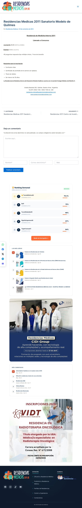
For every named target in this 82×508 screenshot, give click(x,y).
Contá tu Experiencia (40, 493)
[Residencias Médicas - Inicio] (16, 6)
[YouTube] (21, 487)
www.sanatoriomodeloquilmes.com (41, 94)
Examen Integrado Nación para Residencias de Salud (39, 278)
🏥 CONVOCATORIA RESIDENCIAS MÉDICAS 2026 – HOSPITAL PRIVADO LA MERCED (47, 287)
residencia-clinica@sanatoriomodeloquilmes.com (41, 92)
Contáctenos (37, 498)
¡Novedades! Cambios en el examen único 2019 (29, 371)
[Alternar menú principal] (78, 6)
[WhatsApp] (3, 244)
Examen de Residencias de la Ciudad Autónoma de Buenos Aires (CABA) (44, 269)
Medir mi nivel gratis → (41, 238)
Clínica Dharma (20, 386)
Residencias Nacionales (22, 391)
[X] (3, 254)
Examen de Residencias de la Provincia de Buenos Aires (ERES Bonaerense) (45, 260)
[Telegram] (3, 259)
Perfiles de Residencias (40, 488)
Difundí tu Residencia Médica (42, 476)
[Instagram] (10, 487)
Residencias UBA (20, 381)
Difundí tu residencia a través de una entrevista (29, 376)
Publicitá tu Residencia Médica (40, 483)
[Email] (3, 263)
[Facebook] (5, 487)
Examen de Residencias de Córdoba (34, 252)
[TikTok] (16, 487)
